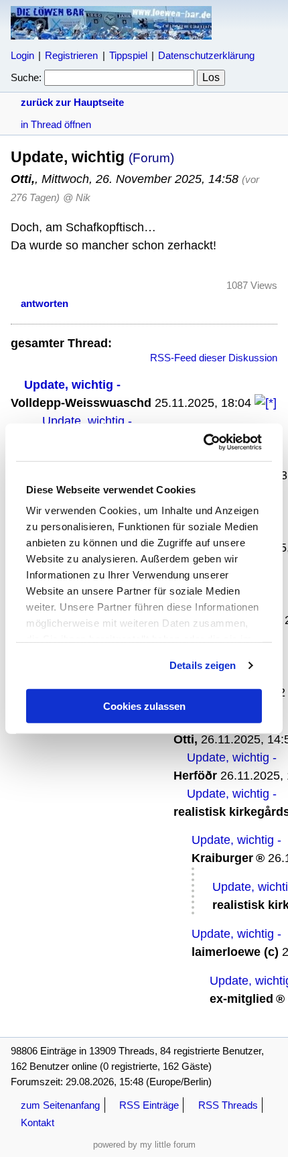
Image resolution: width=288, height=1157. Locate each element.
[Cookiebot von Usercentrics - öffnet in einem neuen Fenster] (203, 442)
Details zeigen (202, 665)
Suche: (26, 77)
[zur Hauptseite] (111, 33)
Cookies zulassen (144, 705)
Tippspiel (128, 55)
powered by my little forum (144, 1145)
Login (22, 55)
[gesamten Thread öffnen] (266, 403)
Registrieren (71, 55)
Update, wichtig (68, 384)
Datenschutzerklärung (206, 55)
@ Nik (76, 197)
